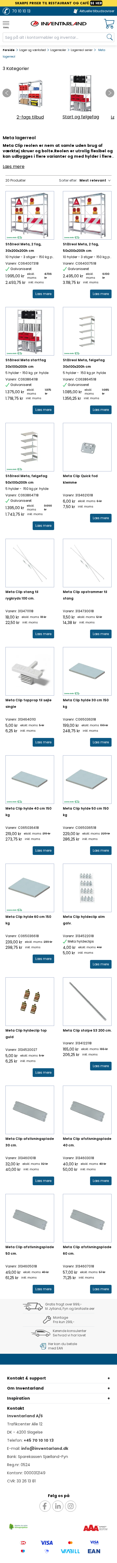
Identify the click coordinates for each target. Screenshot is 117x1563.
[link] (43, 294)
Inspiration (18, 1398)
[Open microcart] (109, 24)
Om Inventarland (25, 1388)
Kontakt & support (26, 1378)
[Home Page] (59, 24)
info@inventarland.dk (44, 1448)
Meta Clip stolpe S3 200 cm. (87, 1030)
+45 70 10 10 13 (39, 1440)
